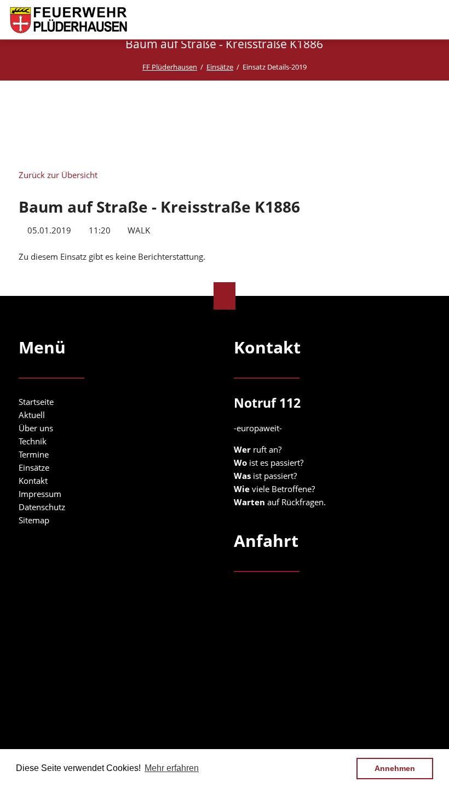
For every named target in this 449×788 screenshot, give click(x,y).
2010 (85, 107)
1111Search (411, 20)
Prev (40, 123)
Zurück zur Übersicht (58, 174)
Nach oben (224, 296)
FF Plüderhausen (169, 67)
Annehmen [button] (395, 768)
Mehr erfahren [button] (172, 768)
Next (409, 126)
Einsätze (219, 67)
